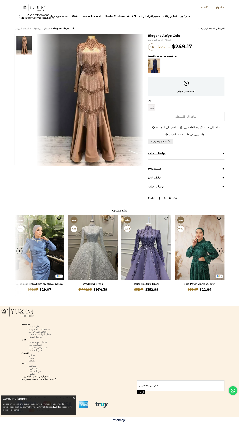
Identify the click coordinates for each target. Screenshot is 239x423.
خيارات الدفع (154, 177)
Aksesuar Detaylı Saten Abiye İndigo (39, 284)
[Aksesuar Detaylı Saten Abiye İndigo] (39, 247)
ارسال (141, 392)
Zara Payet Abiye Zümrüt (200, 284)
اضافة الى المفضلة (59, 218)
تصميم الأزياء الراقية (149, 16)
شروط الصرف (35, 337)
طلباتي (32, 360)
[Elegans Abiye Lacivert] (155, 65)
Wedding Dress (93, 284)
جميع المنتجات (35, 350)
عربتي (31, 358)
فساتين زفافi (35, 345)
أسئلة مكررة (34, 368)
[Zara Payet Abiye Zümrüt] (199, 247)
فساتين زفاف (170, 16)
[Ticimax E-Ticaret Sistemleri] (119, 420)
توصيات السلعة (156, 186)
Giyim (75, 16)
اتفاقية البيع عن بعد (38, 331)
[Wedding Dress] (93, 247)
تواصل (32, 374)
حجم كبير (185, 16)
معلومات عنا (34, 326)
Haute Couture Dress (146, 284)
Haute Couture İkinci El (120, 16)
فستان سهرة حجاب (59, 16)
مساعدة (32, 366)
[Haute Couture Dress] (146, 247)
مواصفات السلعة (157, 153)
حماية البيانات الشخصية (40, 334)
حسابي (32, 355)
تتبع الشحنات (35, 371)
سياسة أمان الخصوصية (39, 329)
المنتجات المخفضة (92, 16)
